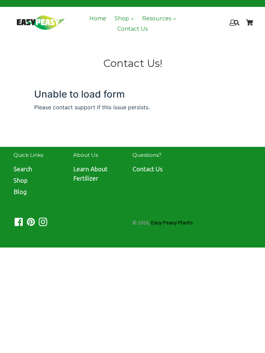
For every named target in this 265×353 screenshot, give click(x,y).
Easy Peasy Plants (172, 222)
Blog (20, 191)
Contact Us (132, 29)
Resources (157, 18)
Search (22, 168)
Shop (122, 18)
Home (97, 18)
